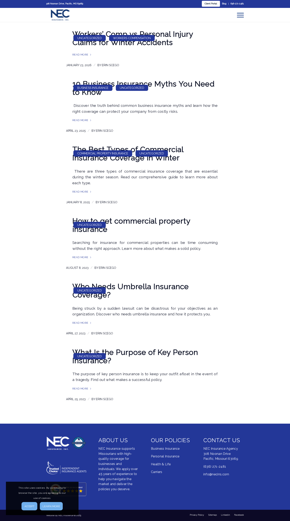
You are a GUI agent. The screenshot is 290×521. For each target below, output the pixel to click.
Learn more (51, 506)
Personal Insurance (165, 456)
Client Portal (211, 3)
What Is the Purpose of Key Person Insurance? (135, 356)
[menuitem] (211, 4)
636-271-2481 (237, 3)
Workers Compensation (132, 38)
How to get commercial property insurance (131, 225)
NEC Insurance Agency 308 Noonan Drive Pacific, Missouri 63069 (220, 454)
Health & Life (161, 464)
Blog (224, 3)
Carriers (156, 472)
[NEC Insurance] (60, 15)
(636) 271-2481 (214, 466)
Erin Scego (110, 65)
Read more (80, 54)
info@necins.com (216, 474)
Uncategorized (89, 38)
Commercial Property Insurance (102, 153)
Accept (29, 506)
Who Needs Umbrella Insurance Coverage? (130, 290)
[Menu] (239, 15)
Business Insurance (93, 87)
